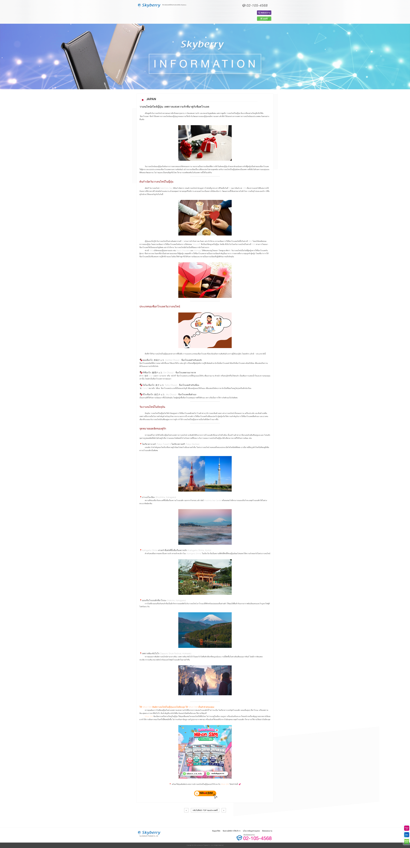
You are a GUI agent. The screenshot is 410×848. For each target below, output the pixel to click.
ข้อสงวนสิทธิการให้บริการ (231, 831)
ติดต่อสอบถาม (267, 831)
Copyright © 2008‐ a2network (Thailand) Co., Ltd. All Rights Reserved (205, 845)
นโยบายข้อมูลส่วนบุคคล (251, 831)
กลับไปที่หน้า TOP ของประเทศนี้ (205, 810)
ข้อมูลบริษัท (216, 831)
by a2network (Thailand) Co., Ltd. (149, 836)
